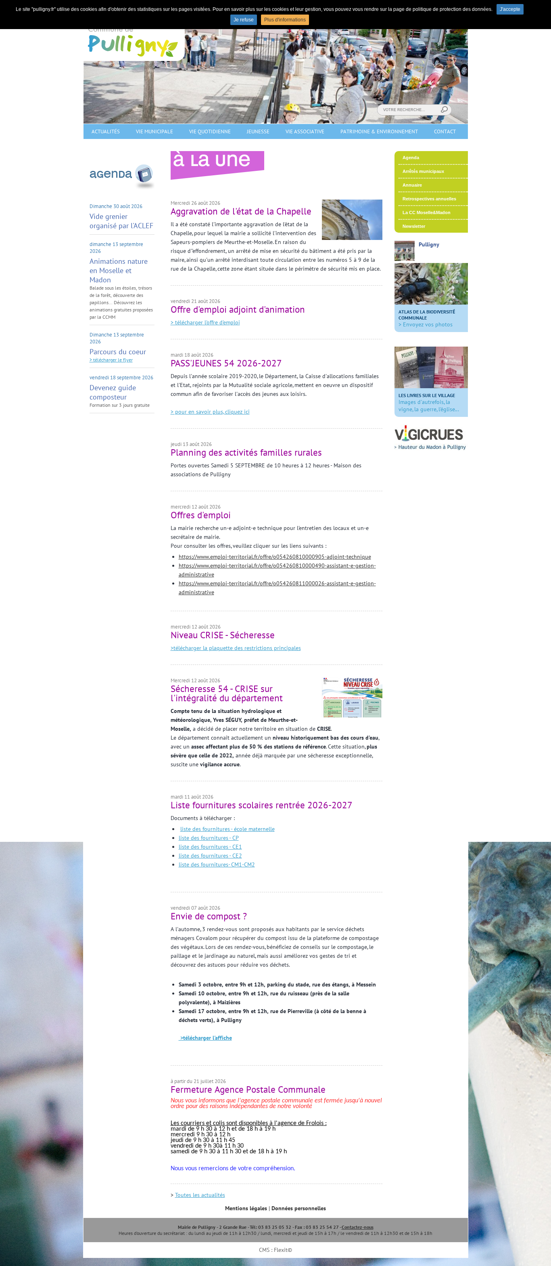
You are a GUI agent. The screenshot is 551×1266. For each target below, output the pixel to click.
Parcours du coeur (118, 351)
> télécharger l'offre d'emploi (205, 322)
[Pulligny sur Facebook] (404, 259)
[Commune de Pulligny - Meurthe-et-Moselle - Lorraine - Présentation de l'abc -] (431, 302)
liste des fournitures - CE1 (210, 846)
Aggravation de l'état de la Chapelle (241, 211)
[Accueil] (134, 59)
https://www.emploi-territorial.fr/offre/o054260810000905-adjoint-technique (275, 556)
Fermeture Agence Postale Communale (248, 1089)
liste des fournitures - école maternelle (227, 829)
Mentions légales (246, 1208)
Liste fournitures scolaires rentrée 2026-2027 (262, 805)
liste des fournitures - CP (209, 837)
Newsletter (414, 226)
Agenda (411, 157)
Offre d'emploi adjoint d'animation (238, 309)
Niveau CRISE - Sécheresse (223, 635)
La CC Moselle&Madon (427, 212)
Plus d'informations (285, 20)
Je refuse (244, 20)
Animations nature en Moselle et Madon (119, 270)
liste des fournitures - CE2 (210, 855)
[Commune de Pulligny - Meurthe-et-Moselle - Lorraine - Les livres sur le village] (431, 386)
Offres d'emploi (201, 515)
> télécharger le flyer (111, 360)
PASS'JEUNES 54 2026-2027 (226, 363)
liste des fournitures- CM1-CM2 (217, 864)
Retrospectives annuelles (429, 198)
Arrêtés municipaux (423, 171)
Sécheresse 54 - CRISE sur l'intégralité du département (227, 693)
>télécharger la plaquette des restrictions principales (236, 648)
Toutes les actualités (200, 1195)
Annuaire (412, 185)
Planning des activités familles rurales (246, 452)
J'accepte (510, 9)
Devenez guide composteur (113, 392)
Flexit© (283, 1249)
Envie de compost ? (209, 916)
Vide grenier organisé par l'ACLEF (121, 221)
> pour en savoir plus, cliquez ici (210, 411)
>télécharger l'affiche (205, 1037)
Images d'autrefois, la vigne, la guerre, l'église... (429, 402)
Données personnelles (298, 1208)
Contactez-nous (358, 1227)
